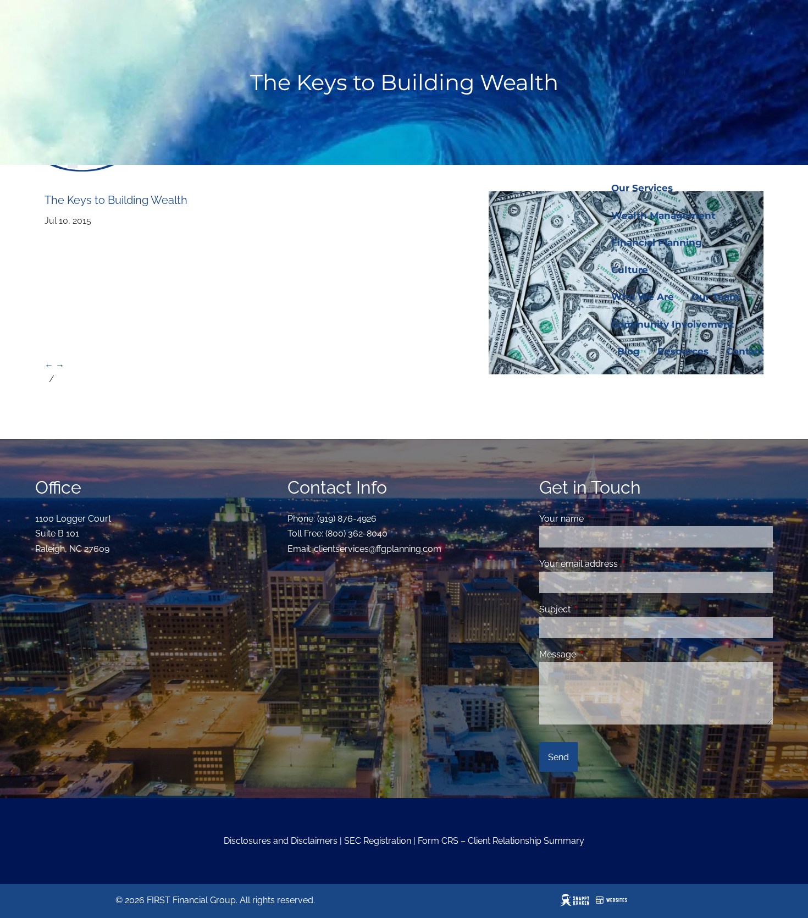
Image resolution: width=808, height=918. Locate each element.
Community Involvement (672, 324)
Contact (745, 351)
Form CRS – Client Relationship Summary (501, 841)
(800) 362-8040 (356, 533)
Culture (629, 269)
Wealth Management (663, 215)
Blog (628, 351)
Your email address (620, 563)
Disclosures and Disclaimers (280, 841)
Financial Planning (656, 242)
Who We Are (642, 296)
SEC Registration (377, 841)
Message (600, 654)
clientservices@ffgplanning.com (377, 549)
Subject (597, 609)
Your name (603, 518)
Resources (683, 351)
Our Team (715, 296)
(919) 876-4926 (347, 518)
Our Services (642, 188)
